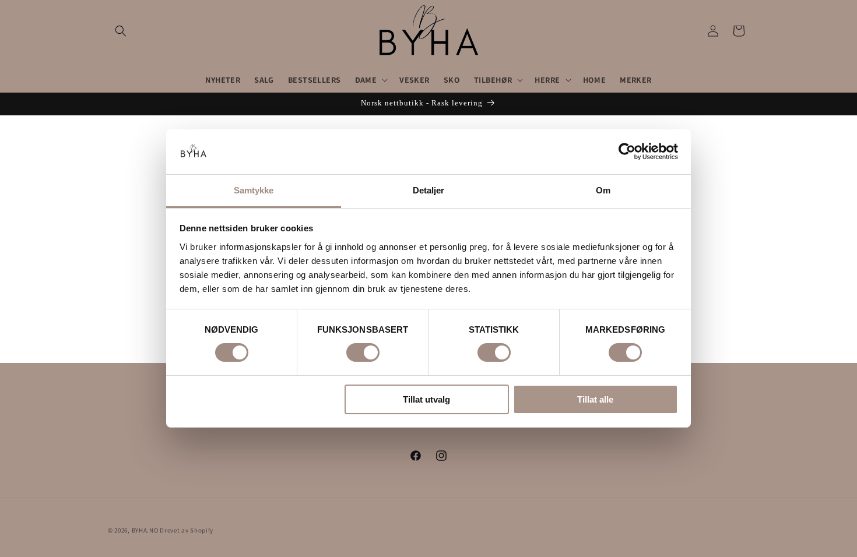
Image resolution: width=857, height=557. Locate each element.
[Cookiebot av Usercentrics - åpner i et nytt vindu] (627, 151)
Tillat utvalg (426, 399)
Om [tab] (603, 190)
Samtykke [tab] (254, 190)
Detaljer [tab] (429, 190)
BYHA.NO (145, 530)
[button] (121, 31)
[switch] (363, 352)
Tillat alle (595, 399)
